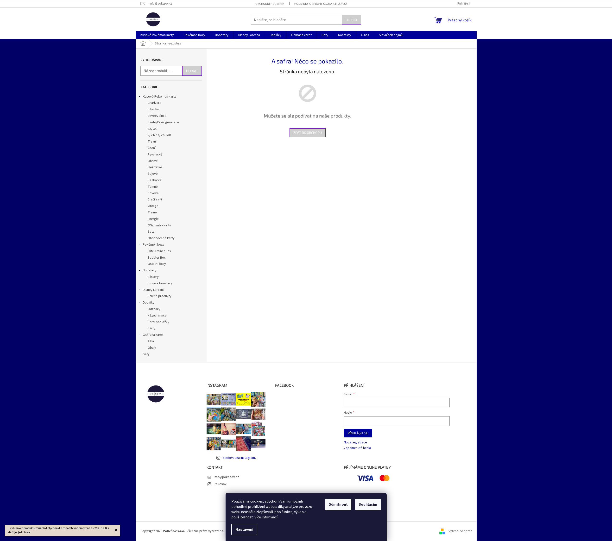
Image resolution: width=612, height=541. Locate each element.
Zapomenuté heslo (357, 448)
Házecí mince (157, 315)
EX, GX (152, 128)
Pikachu (153, 109)
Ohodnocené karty (161, 238)
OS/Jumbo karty (159, 225)
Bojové (153, 173)
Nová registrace (355, 442)
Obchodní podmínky (270, 4)
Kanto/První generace (163, 122)
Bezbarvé (155, 180)
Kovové (153, 193)
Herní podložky (158, 322)
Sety (151, 231)
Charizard (154, 102)
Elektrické (155, 167)
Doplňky (148, 302)
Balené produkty (159, 296)
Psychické (155, 154)
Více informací (266, 517)
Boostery (149, 270)
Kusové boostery (160, 283)
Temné (153, 186)
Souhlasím (368, 504)
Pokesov (220, 484)
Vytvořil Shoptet (460, 531)
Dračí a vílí (155, 199)
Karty (151, 328)
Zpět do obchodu (307, 133)
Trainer (153, 212)
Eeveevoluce (157, 115)
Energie (153, 219)
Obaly (152, 347)
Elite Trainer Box (159, 251)
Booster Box (156, 257)
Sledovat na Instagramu (240, 457)
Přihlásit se (358, 433)
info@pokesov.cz (226, 477)
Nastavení (244, 529)
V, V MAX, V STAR (159, 135)
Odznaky (154, 309)
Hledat (351, 20)
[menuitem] (157, 35)
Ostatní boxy (157, 263)
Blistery (153, 276)
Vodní (152, 148)
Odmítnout (338, 504)
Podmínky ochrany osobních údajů (320, 4)
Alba (151, 341)
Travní (152, 141)
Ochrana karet (153, 334)
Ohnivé (153, 161)
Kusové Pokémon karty (159, 96)
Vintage (153, 206)
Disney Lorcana (153, 289)
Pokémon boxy (153, 244)
